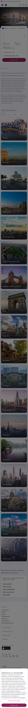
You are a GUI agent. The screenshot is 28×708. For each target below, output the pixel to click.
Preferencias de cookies (14, 700)
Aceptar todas (14, 705)
